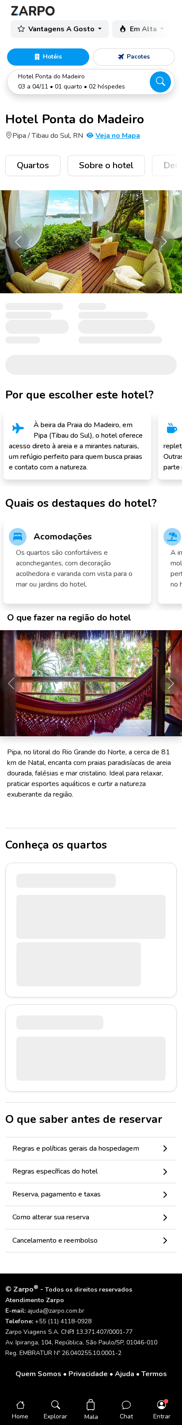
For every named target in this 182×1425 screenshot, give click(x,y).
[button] (91, 82)
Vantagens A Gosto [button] (62, 29)
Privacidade (88, 1374)
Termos (154, 1374)
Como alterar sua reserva (50, 1217)
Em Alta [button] (144, 29)
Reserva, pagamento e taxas (56, 1194)
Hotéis (52, 56)
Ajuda (124, 1374)
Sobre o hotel (106, 165)
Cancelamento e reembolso (55, 1240)
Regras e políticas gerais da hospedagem (75, 1148)
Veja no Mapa (117, 135)
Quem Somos (38, 1374)
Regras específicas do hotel (55, 1171)
